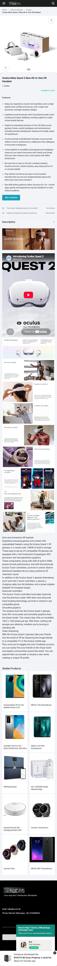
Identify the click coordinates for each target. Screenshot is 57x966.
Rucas (5, 916)
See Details (50, 213)
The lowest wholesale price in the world (21, 208)
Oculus (29, 10)
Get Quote (50, 208)
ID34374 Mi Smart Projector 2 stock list (32, 957)
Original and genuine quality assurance (21, 213)
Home (4, 10)
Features (6, 98)
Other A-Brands (16, 10)
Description (8, 221)
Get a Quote (11, 197)
